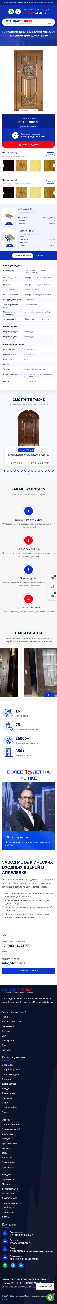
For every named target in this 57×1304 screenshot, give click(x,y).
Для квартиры (9, 1084)
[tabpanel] (28, 438)
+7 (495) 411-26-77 (15, 945)
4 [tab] (15, 471)
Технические (8, 1193)
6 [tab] (22, 471)
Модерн (6, 1184)
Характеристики (23, 256)
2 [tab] (8, 471)
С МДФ (5, 1217)
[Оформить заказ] (52, 587)
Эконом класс (9, 1162)
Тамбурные (7, 1139)
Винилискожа (8, 1167)
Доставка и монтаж (11, 1022)
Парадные (7, 1098)
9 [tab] (32, 471)
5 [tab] (18, 471)
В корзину (17, 463)
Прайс (5, 1017)
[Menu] (49, 22)
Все (49, 154)
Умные (5, 1153)
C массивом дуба (10, 1074)
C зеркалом (7, 1065)
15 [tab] (53, 471)
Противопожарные (11, 1203)
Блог (4, 1045)
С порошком (8, 1212)
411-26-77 (34, 12)
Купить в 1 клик (40, 463)
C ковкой (6, 1079)
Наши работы (9, 1040)
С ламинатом (8, 1208)
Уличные (6, 1148)
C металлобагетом (11, 1124)
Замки (5, 1036)
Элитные (6, 1112)
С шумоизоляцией (11, 1129)
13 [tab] (46, 471)
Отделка (6, 1031)
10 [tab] (35, 471)
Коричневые (8, 1179)
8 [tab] (29, 471)
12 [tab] (42, 471)
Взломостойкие (9, 1107)
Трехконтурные (9, 1143)
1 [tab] (4, 471)
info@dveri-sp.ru (14, 963)
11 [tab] (39, 471)
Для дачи (6, 1175)
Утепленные (8, 1157)
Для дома (6, 1088)
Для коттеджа (8, 1093)
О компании (8, 1026)
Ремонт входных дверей (14, 1012)
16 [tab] (29, 474)
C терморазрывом (11, 1070)
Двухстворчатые (10, 1189)
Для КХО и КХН (9, 1198)
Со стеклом (7, 1134)
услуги (39, 256)
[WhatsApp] (11, 11)
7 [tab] (25, 471)
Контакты (6, 1050)
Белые (5, 1103)
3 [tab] (11, 471)
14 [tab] (49, 471)
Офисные (7, 1120)
